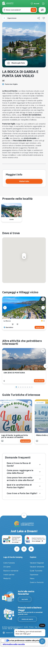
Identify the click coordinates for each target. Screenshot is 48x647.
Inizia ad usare (27, 619)
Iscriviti (25, 599)
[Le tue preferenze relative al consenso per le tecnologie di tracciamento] (4, 598)
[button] (24, 464)
